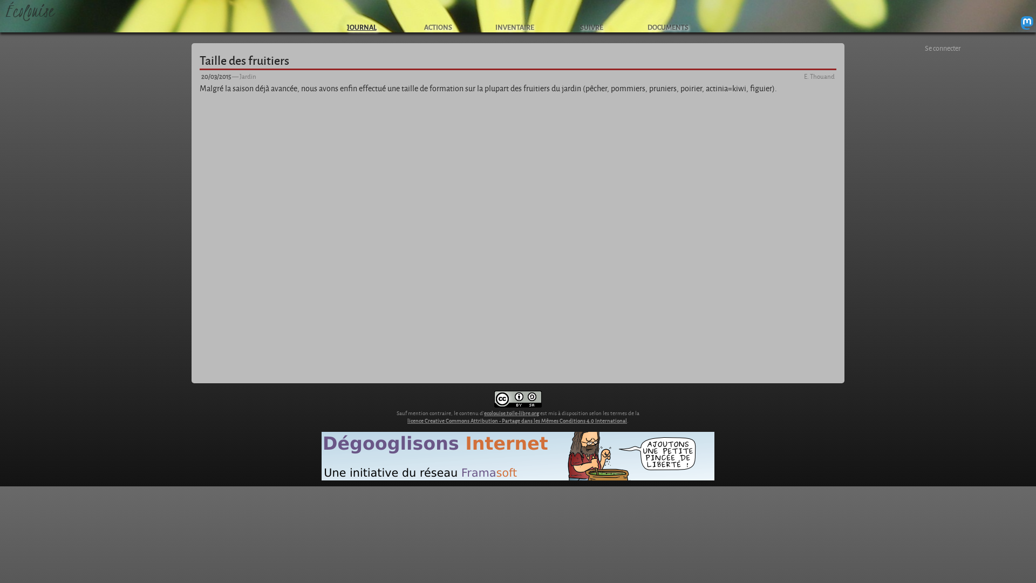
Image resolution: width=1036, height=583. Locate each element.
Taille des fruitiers (244, 60)
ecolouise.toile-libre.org (511, 413)
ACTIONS (438, 27)
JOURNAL (362, 27)
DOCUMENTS (668, 27)
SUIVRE (591, 27)
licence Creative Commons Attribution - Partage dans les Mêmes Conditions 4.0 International (517, 420)
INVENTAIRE (514, 27)
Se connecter (943, 48)
